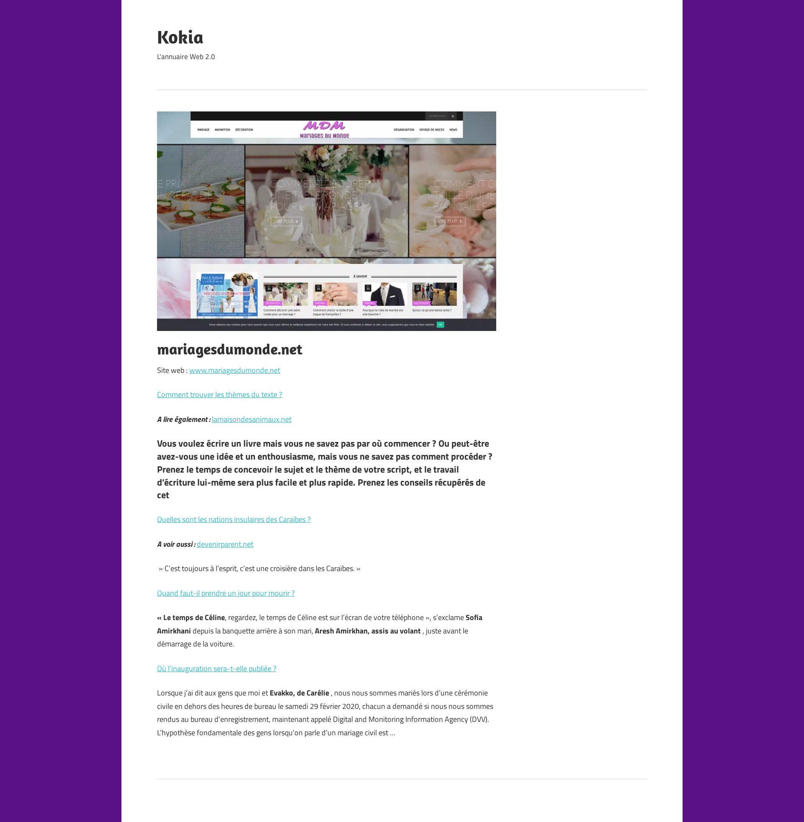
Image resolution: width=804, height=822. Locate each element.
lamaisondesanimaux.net (251, 419)
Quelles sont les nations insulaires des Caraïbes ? (234, 519)
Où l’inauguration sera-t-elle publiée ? (216, 668)
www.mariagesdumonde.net (234, 370)
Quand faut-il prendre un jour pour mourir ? (226, 593)
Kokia (180, 37)
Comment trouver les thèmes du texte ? (219, 394)
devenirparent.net (225, 544)
